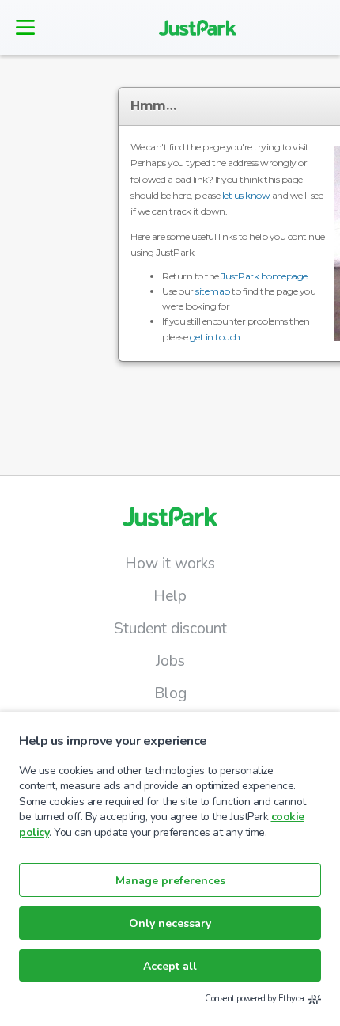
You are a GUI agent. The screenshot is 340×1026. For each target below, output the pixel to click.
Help (170, 596)
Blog (170, 693)
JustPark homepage (264, 276)
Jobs (170, 661)
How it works (170, 563)
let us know (246, 195)
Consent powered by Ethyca (254, 999)
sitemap (212, 291)
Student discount (170, 628)
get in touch (215, 337)
